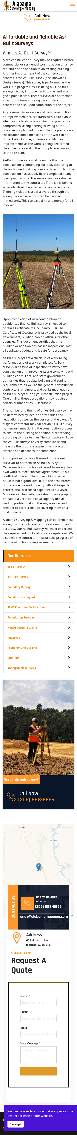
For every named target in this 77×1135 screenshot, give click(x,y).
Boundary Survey (18, 587)
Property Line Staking (22, 648)
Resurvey (13, 638)
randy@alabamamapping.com (41, 916)
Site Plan (13, 658)
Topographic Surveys (21, 668)
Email (24, 1027)
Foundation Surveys (20, 618)
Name (25, 996)
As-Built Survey (17, 577)
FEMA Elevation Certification (26, 607)
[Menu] (73, 5)
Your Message (30, 1043)
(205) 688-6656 (36, 799)
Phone (24, 1012)
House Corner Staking (22, 628)
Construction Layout (21, 597)
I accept (15, 1124)
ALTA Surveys (16, 567)
